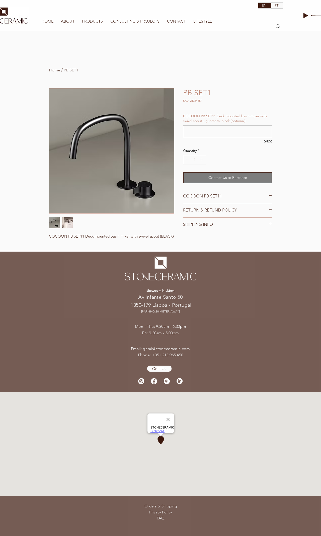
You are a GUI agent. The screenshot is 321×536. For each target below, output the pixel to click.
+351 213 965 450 (167, 355)
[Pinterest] (167, 381)
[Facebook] (154, 381)
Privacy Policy (160, 512)
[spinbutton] (194, 159)
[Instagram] (141, 381)
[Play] (305, 15)
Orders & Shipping (160, 506)
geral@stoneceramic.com (166, 348)
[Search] (278, 26)
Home (54, 70)
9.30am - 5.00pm (164, 333)
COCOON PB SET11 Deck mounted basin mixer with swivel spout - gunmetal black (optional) (225, 118)
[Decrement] (187, 159)
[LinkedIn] (180, 381)
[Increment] (202, 159)
